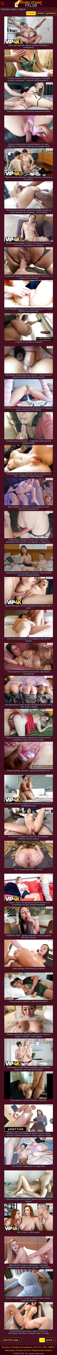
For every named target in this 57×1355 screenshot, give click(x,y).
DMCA (51, 1347)
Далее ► (50, 1340)
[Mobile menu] (2, 3)
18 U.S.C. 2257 (40, 1347)
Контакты (6, 1347)
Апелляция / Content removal (17, 1350)
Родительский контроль (42, 1350)
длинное (51, 13)
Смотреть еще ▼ (12, 1340)
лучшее (31, 13)
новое (40, 13)
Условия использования (22, 1347)
